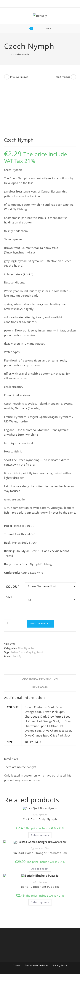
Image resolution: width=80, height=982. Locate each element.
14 (36, 742)
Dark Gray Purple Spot (55, 716)
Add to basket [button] (40, 868)
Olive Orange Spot (37, 735)
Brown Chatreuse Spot (39, 707)
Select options (40, 835)
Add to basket (40, 623)
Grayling (31, 652)
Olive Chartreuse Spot (56, 730)
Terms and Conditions (37, 965)
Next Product (63, 76)
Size (9, 597)
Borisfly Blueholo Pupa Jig (40, 886)
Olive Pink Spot (60, 735)
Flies (20, 648)
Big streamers (37, 848)
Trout (40, 652)
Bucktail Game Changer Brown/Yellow (40, 853)
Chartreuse (32, 716)
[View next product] (73, 76)
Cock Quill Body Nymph (40, 819)
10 (26, 742)
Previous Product (19, 76)
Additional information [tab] (40, 678)
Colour (13, 587)
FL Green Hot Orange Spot (42, 721)
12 (31, 742)
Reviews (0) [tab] (39, 687)
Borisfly (17, 656)
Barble (14, 652)
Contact (17, 965)
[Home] (5, 54)
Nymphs (29, 648)
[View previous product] (6, 76)
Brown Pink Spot (53, 712)
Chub (22, 652)
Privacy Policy (59, 965)
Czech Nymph (21, 54)
